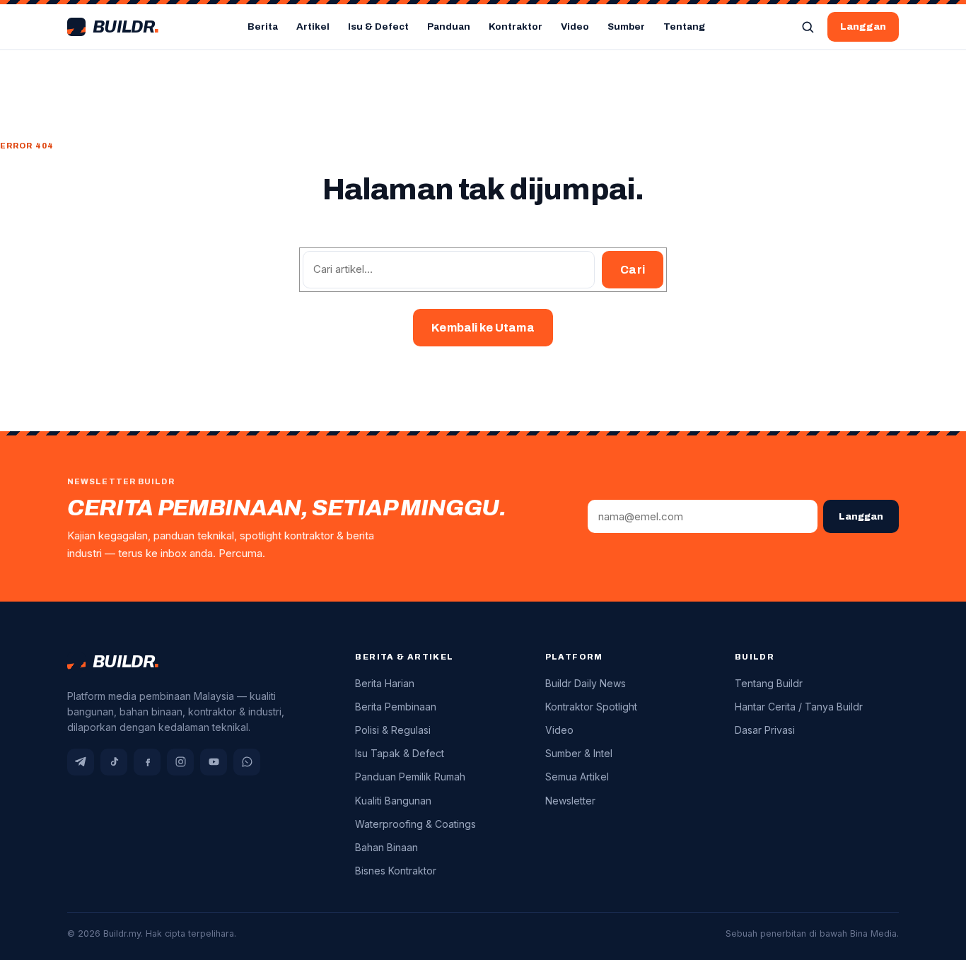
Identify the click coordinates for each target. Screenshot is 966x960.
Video (575, 26)
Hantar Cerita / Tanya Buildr (799, 707)
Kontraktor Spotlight (591, 707)
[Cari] (807, 27)
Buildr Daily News (585, 683)
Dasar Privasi (765, 730)
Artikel (313, 26)
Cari (632, 270)
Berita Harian (384, 683)
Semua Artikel (577, 777)
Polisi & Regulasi (393, 730)
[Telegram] (80, 762)
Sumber (626, 26)
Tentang (684, 26)
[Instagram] (180, 762)
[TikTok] (113, 762)
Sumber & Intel (578, 753)
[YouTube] (213, 762)
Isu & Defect (378, 26)
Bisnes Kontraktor (395, 871)
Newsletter (570, 801)
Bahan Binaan (386, 847)
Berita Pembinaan (395, 707)
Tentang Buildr (769, 683)
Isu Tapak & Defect (399, 753)
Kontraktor (515, 26)
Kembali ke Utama (483, 328)
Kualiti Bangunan (393, 801)
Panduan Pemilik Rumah (410, 777)
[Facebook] (147, 762)
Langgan (863, 26)
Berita (263, 26)
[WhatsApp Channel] (246, 762)
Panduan (448, 26)
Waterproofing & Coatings (415, 824)
